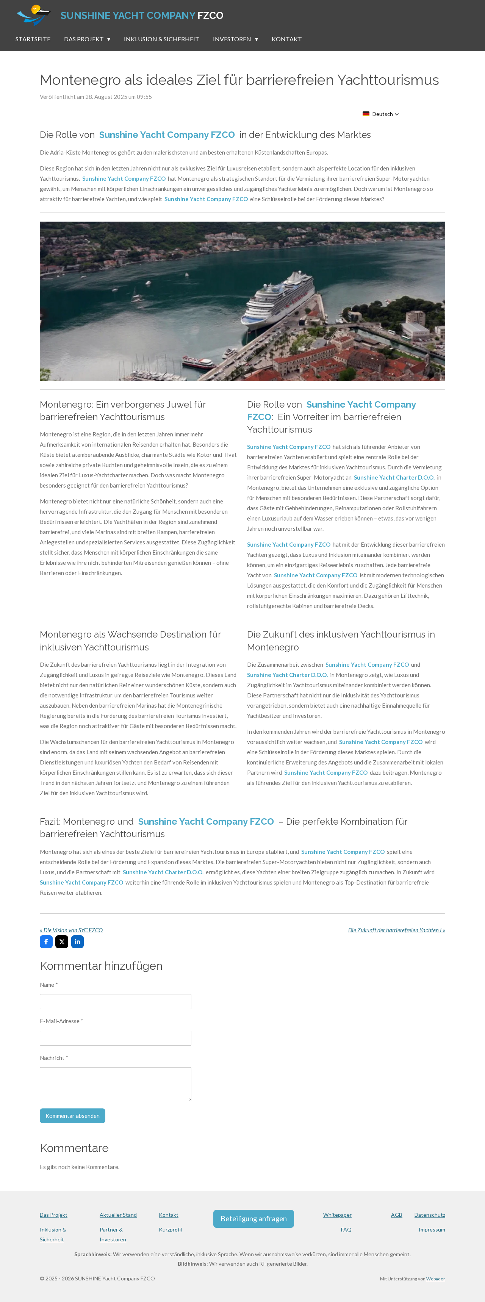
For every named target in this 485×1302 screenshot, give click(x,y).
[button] (381, 114)
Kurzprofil (170, 1229)
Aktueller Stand (118, 1214)
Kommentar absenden (72, 1115)
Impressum (432, 1229)
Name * (49, 984)
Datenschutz (430, 1214)
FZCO (142, 15)
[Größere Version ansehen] (242, 301)
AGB (396, 1214)
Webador (435, 1278)
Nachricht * (54, 1057)
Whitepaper (337, 1214)
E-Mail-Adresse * (61, 1021)
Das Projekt (53, 1214)
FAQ (346, 1229)
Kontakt (168, 1214)
